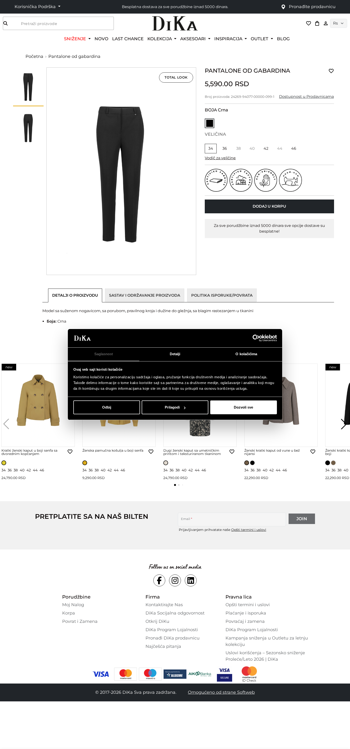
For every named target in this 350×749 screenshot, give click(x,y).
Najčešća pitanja (163, 646)
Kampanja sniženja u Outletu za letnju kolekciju (266, 641)
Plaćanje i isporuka (245, 613)
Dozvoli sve (243, 407)
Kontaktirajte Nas (164, 604)
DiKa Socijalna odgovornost (175, 613)
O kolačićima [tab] (246, 354)
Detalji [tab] (175, 354)
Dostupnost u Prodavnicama (306, 96)
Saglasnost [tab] (103, 354)
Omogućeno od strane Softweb (221, 692)
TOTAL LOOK (176, 77)
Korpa (68, 613)
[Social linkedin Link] (191, 580)
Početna (34, 56)
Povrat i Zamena (80, 621)
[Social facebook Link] (159, 580)
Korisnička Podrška (36, 6)
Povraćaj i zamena (245, 621)
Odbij (106, 407)
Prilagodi (172, 407)
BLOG (283, 38)
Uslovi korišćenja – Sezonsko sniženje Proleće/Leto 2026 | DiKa (265, 656)
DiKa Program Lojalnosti (171, 629)
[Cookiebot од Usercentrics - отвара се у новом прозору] (256, 338)
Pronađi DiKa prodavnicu (172, 638)
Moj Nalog (73, 604)
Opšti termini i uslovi (248, 530)
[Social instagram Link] (175, 580)
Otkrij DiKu (157, 621)
